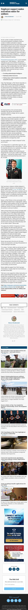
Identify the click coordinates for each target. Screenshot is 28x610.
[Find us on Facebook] (10, 569)
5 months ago (9, 460)
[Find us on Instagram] (14, 569)
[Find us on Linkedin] (17, 569)
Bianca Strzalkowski (9, 16)
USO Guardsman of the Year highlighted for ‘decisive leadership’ (13, 432)
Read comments (14, 305)
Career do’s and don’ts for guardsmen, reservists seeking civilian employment (13, 458)
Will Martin (4, 353)
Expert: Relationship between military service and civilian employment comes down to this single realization (13, 378)
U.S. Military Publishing (19, 608)
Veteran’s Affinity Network (19, 311)
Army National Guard (12, 307)
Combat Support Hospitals (7, 309)
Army (5, 307)
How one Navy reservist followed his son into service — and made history (13, 351)
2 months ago (9, 380)
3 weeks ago (10, 353)
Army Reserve (21, 307)
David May (4, 380)
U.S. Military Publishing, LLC (7, 409)
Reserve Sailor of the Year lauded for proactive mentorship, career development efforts (14, 406)
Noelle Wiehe (4, 486)
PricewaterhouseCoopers (7, 311)
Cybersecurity (17, 309)
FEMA (22, 309)
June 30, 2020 (18, 16)
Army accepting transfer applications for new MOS (13, 484)
